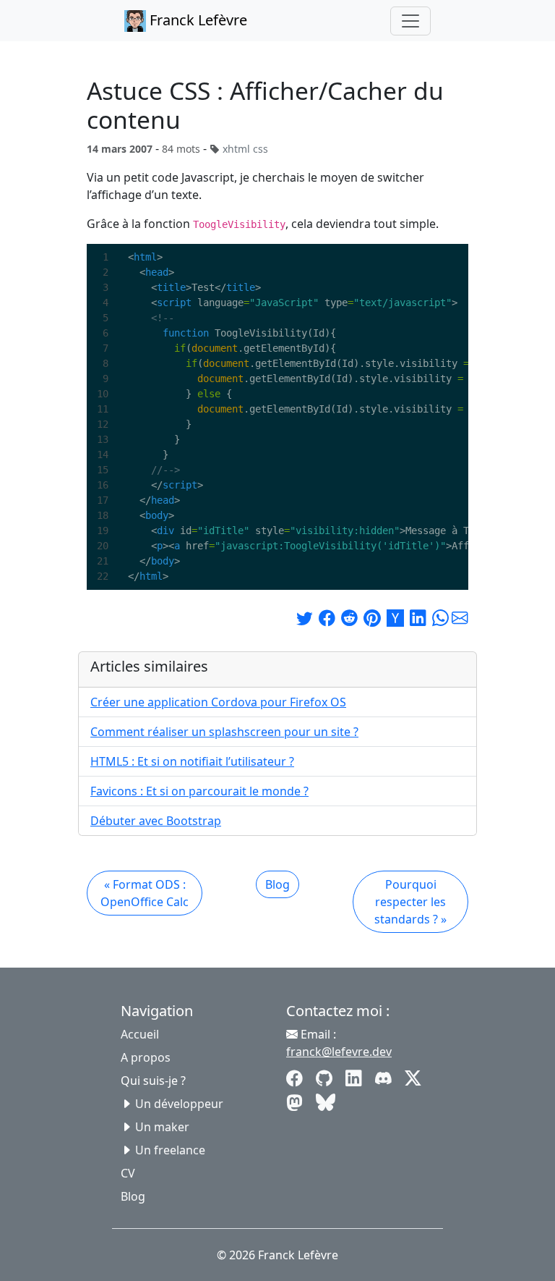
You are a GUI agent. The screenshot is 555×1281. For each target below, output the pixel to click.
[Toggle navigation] (410, 21)
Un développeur (179, 1104)
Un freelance (170, 1150)
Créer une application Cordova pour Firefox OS (218, 702)
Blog (277, 884)
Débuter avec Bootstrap (155, 821)
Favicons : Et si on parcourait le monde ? (199, 791)
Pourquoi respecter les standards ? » (410, 901)
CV (128, 1173)
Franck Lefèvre (196, 20)
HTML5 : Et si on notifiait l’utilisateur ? (192, 761)
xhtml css (245, 149)
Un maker (162, 1127)
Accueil (140, 1034)
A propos (146, 1057)
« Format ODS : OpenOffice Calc (144, 893)
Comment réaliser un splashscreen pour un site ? (224, 732)
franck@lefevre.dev (339, 1052)
